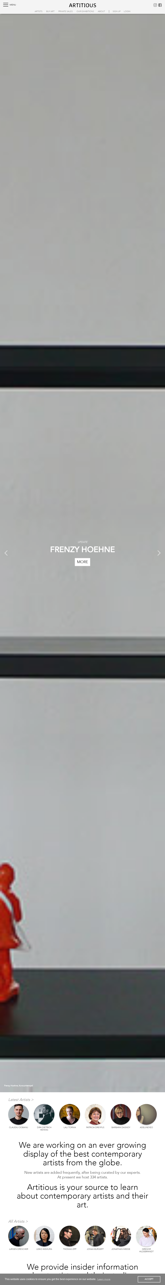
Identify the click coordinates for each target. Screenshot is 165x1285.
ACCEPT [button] (149, 1279)
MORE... (83, 560)
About (101, 11)
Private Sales (65, 11)
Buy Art (50, 11)
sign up (117, 11)
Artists (38, 11)
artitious (82, 5)
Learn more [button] (103, 1279)
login (127, 11)
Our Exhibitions (85, 11)
